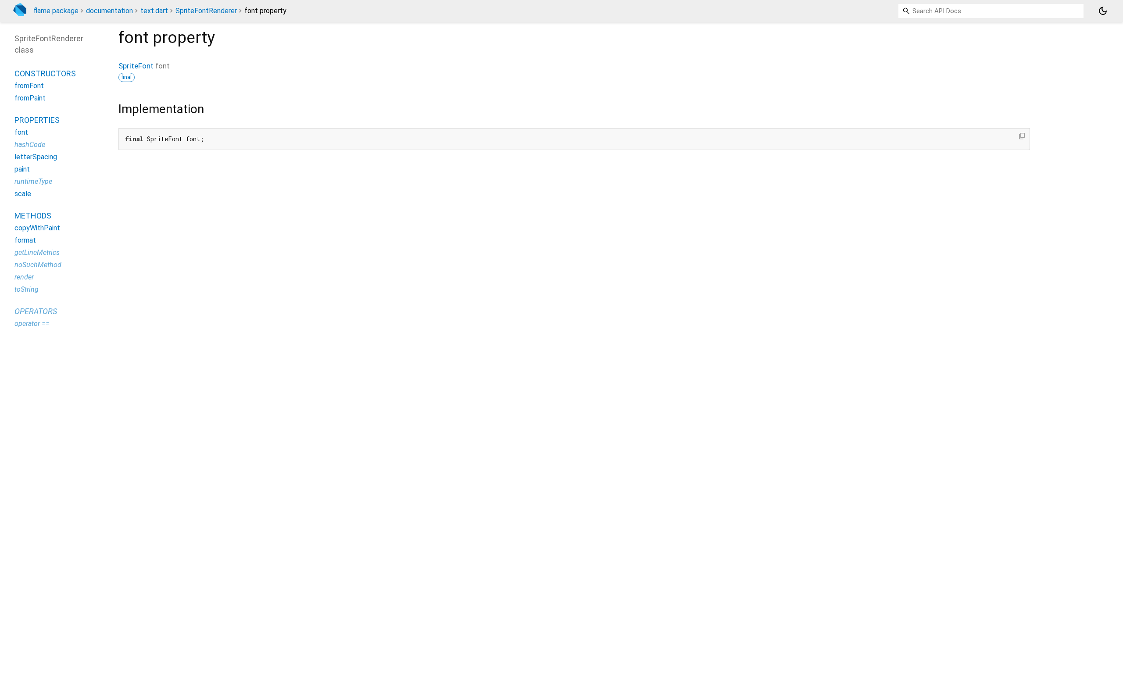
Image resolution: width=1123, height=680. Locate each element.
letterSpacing (35, 157)
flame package (56, 11)
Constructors (45, 73)
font (21, 132)
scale (22, 194)
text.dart (154, 11)
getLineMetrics (37, 252)
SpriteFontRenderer (206, 11)
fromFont (29, 86)
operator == (32, 323)
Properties (37, 120)
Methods (32, 215)
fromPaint (30, 98)
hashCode (29, 144)
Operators (35, 311)
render (24, 277)
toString (26, 289)
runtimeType (33, 181)
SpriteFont (136, 65)
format (25, 240)
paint (22, 169)
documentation (109, 11)
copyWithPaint (37, 228)
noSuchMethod (37, 265)
